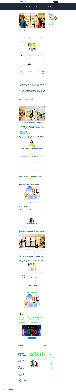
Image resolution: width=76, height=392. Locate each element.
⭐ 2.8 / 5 (38, 73)
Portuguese (19, 386)
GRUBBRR (22, 69)
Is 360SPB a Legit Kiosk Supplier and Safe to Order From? (37, 353)
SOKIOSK (22, 71)
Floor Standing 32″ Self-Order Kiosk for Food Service (36, 355)
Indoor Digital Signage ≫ (51, 23)
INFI (21, 75)
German (19, 385)
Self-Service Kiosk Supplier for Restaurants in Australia (41, 345)
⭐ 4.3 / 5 (38, 57)
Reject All (8, 389)
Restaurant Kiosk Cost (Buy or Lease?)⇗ (30, 322)
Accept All (12, 389)
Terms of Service (52, 361)
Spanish (51, 366)
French (51, 367)
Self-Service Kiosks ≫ (50, 24)
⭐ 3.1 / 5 (38, 61)
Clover (22, 66)
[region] (7, 388)
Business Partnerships (53, 357)
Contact (51, 356)
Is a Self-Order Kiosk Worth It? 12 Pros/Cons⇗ (31, 319)
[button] (55, 2)
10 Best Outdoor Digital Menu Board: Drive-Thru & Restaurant (37, 352)
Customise (4, 389)
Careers (51, 364)
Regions (51, 363)
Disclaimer (51, 362)
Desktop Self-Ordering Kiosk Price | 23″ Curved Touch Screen (37, 354)
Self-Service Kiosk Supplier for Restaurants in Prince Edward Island (23, 345)
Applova (22, 73)
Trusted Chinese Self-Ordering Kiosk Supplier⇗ (31, 317)
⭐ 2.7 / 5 (38, 66)
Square (22, 57)
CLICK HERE (21, 283)
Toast (22, 61)
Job (50, 365)
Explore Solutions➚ (32, 292)
